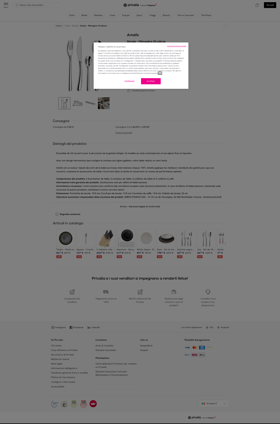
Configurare (129, 81)
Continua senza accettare (176, 46)
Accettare (151, 81)
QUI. (160, 73)
